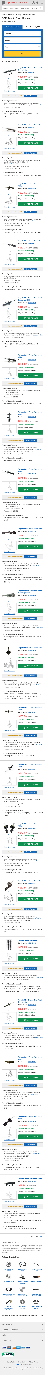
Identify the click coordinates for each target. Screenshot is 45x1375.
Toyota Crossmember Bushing (8, 1308)
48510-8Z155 (32, 188)
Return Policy (22, 1362)
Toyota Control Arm (22, 1270)
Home (4, 15)
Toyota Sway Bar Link (36, 1270)
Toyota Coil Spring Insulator (9, 1295)
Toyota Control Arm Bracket (22, 1295)
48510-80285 (32, 417)
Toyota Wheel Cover (8, 1270)
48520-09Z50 (32, 650)
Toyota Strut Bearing (22, 1307)
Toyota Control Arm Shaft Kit (36, 1295)
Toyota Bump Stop (36, 1282)
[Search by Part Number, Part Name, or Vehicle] (40, 8)
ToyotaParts (12, 2)
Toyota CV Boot (9, 1282)
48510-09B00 (32, 828)
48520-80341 (32, 243)
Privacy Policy (33, 1362)
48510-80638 (32, 360)
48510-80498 (32, 943)
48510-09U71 (32, 769)
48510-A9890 (32, 1062)
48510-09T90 (32, 1121)
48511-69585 (32, 1181)
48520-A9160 (32, 883)
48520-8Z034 (32, 531)
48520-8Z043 (32, 128)
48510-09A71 (32, 712)
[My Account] (37, 2)
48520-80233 (32, 1005)
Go (22, 54)
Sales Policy (11, 1362)
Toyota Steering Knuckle (22, 1282)
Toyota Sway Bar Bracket (36, 1307)
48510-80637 (32, 474)
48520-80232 (32, 72)
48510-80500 (32, 595)
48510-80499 (32, 303)
